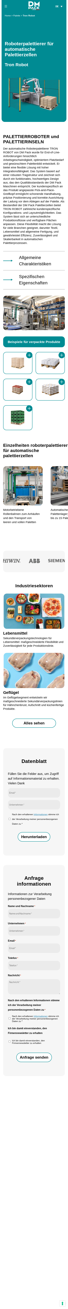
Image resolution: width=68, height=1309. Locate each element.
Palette (16, 15)
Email (12, 940)
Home (8, 15)
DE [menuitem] (57, 6)
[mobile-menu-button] (6, 6)
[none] (59, 6)
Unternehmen (17, 923)
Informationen (41, 814)
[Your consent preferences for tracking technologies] (62, 1303)
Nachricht (14, 975)
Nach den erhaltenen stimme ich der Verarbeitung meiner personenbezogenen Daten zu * (35, 819)
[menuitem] (59, 6)
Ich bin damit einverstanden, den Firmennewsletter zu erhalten (28, 1041)
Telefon (13, 958)
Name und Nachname (21, 906)
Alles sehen (34, 723)
